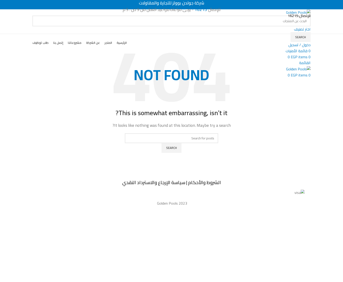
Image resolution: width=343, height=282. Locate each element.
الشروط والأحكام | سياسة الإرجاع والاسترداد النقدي (171, 182)
